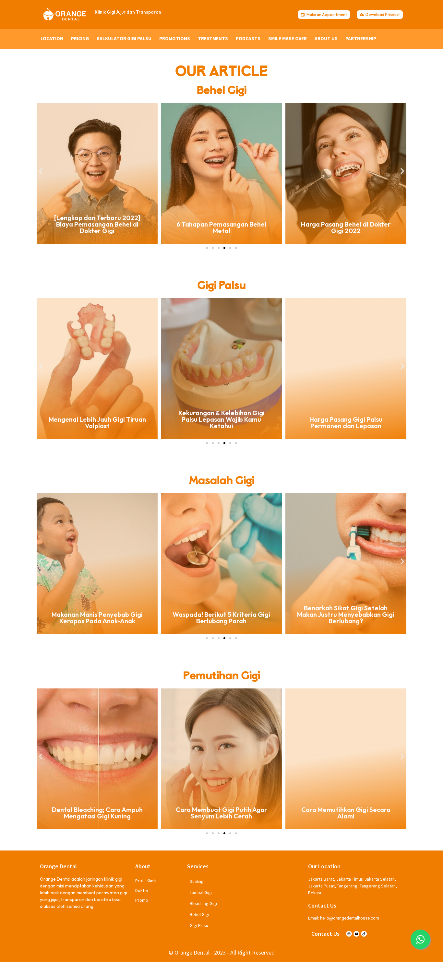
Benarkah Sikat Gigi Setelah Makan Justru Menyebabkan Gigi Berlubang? (221, 614)
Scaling (197, 881)
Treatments (213, 38)
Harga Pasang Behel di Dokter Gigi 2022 (221, 227)
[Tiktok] (364, 934)
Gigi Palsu (199, 925)
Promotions (174, 38)
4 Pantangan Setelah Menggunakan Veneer (345, 812)
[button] (41, 171)
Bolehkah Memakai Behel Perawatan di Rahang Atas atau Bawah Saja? (345, 224)
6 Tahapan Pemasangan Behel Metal (97, 227)
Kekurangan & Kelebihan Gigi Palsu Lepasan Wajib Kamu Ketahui (97, 419)
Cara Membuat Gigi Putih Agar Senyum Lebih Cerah (97, 812)
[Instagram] (349, 934)
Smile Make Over (287, 38)
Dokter (142, 890)
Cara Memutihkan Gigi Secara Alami (221, 812)
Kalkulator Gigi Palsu (124, 38)
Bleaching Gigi (203, 903)
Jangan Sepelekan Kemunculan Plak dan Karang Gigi (346, 617)
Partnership (360, 38)
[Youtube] (356, 934)
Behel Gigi (199, 914)
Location (52, 38)
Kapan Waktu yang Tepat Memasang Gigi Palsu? (346, 422)
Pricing (80, 38)
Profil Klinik (146, 881)
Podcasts (248, 38)
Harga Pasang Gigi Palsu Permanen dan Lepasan (221, 422)
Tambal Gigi (201, 892)
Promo (141, 900)
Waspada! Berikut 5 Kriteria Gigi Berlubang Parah (97, 617)
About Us (326, 38)
